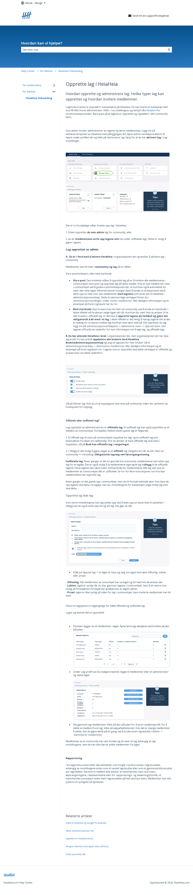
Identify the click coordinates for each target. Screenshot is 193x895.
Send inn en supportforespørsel (151, 15)
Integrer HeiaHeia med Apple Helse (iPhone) (87, 846)
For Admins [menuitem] (29, 91)
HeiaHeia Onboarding (70, 71)
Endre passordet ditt (75, 854)
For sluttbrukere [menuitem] (32, 85)
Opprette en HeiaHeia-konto (79, 838)
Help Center (28, 71)
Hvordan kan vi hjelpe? (41, 43)
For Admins (46, 71)
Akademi (151, 110)
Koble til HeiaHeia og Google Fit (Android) (86, 822)
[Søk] (169, 50)
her (116, 304)
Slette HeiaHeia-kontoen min (80, 830)
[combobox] (93, 50)
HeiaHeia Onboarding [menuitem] (39, 98)
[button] (54, 85)
